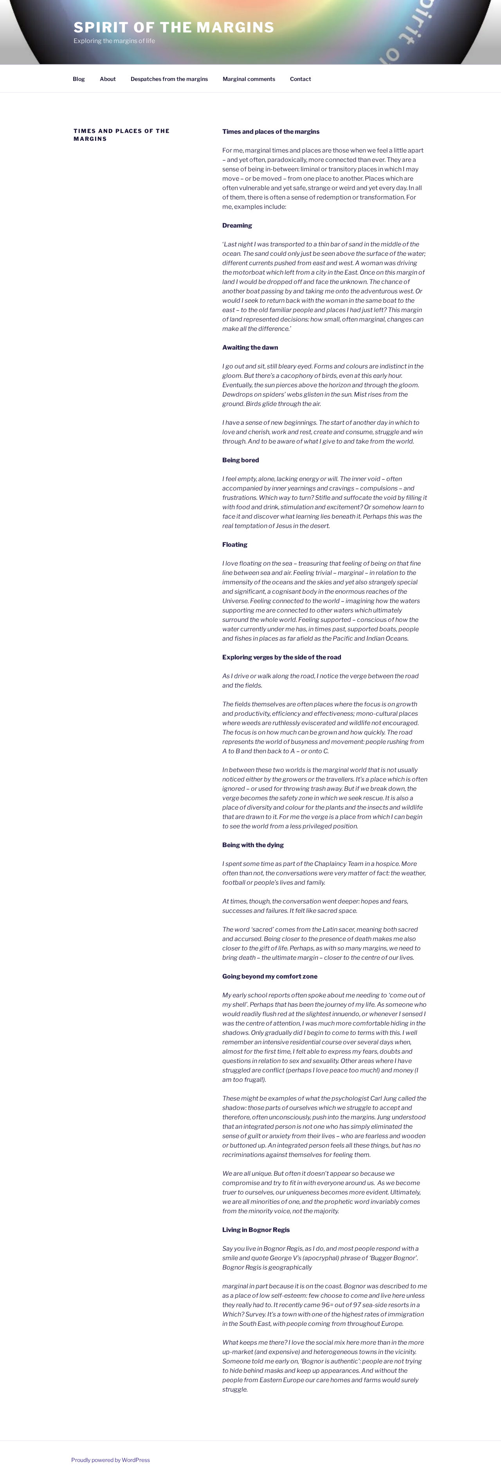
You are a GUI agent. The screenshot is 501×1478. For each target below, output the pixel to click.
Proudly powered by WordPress (110, 1459)
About (108, 78)
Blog (79, 78)
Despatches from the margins (169, 78)
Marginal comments (249, 78)
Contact (300, 78)
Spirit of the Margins (174, 27)
